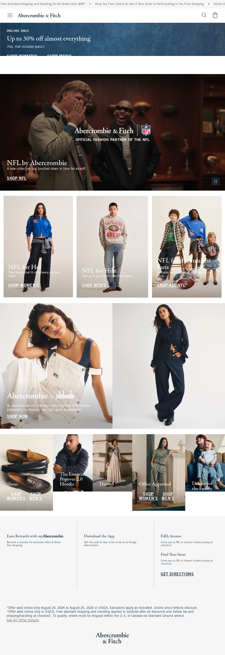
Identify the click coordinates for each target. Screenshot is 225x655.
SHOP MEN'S (59, 56)
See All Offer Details (23, 620)
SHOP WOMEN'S (22, 56)
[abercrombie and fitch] (39, 15)
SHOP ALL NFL (171, 285)
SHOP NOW (17, 417)
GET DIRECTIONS (177, 574)
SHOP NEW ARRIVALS (70, 497)
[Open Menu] (7, 15)
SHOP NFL (17, 178)
